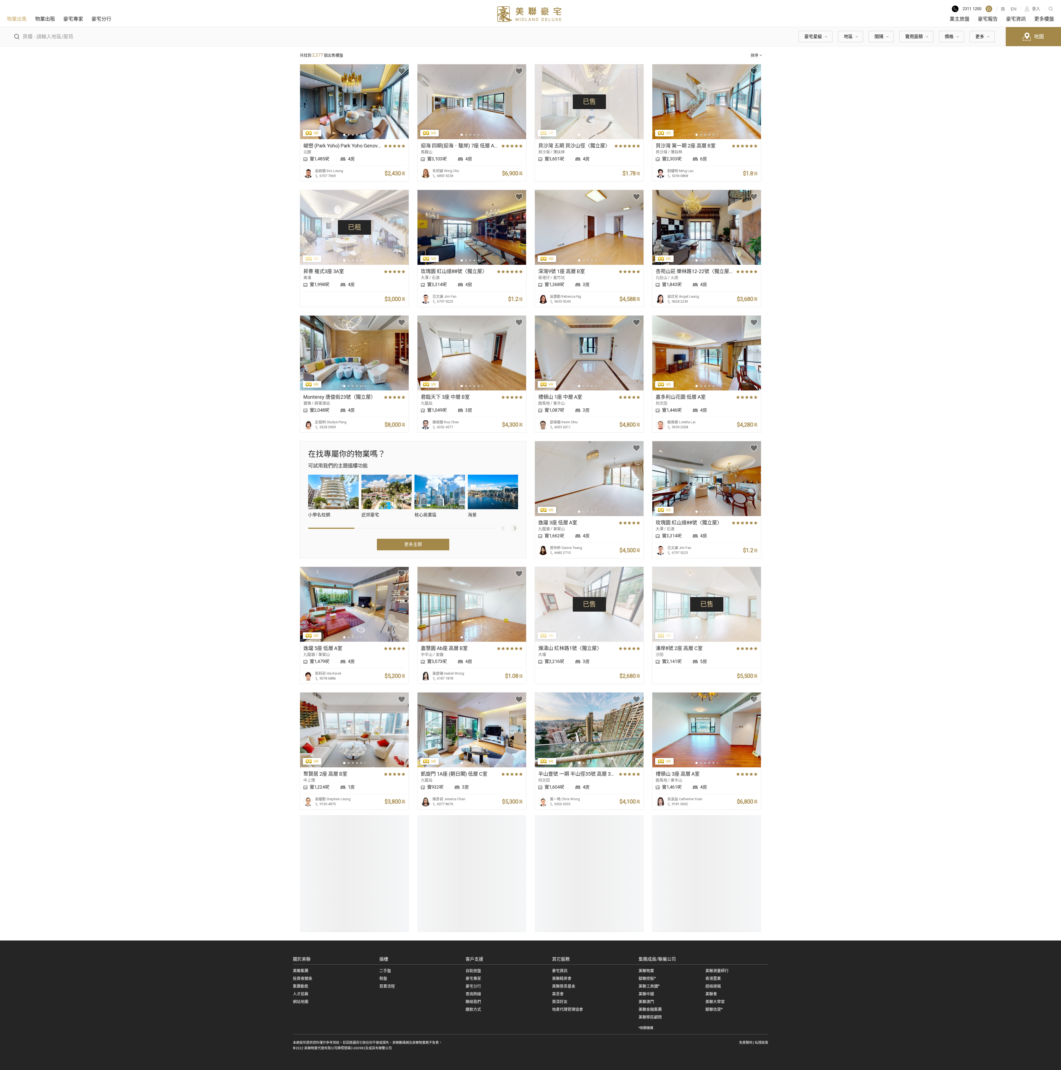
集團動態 (300, 986)
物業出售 (17, 19)
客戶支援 (474, 959)
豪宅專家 (73, 19)
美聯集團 (300, 970)
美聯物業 (646, 970)
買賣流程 (387, 986)
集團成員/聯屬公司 (657, 959)
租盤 (383, 978)
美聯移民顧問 (650, 1017)
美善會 (558, 994)
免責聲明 (745, 1043)
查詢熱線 (473, 994)
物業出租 (45, 19)
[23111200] (989, 9)
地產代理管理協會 (567, 1009)
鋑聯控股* (647, 978)
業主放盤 (960, 19)
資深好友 (560, 1001)
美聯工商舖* (649, 986)
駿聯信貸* (714, 1009)
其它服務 (561, 959)
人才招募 (300, 994)
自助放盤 (473, 970)
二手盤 (385, 970)
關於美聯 (302, 959)
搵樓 (383, 959)
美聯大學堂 (715, 1001)
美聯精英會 (561, 978)
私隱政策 (761, 1043)
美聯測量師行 (717, 970)
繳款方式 (473, 1009)
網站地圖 (300, 1001)
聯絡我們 (473, 1001)
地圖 (1039, 36)
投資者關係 (302, 978)
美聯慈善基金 (563, 986)
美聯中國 (646, 994)
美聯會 (711, 994)
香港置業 (713, 978)
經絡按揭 (713, 986)
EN (1014, 9)
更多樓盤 (1044, 19)
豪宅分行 (101, 19)
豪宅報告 (988, 19)
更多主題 (413, 544)
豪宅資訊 (1016, 19)
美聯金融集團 (650, 1009)
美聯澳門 (646, 1001)
